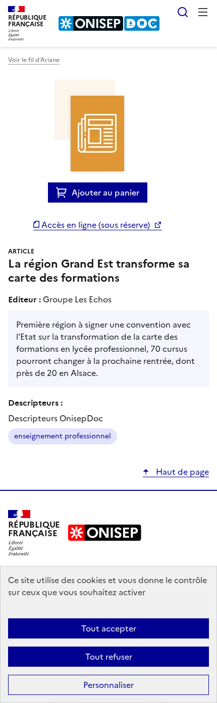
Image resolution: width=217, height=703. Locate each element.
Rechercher (183, 12)
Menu (203, 12)
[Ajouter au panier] (64, 192)
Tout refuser (108, 657)
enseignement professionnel (62, 436)
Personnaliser (108, 685)
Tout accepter (108, 628)
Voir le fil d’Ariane (34, 60)
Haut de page (181, 472)
